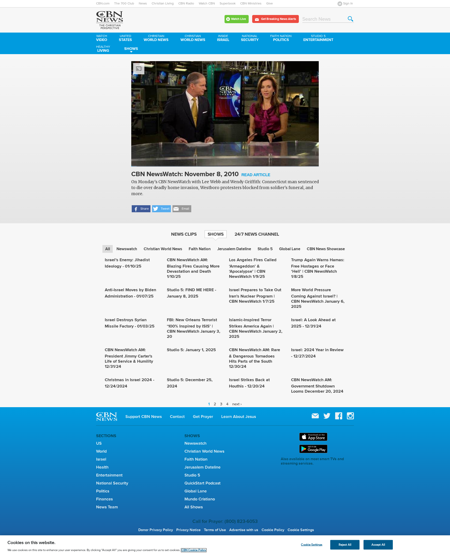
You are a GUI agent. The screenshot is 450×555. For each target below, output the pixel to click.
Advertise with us (243, 530)
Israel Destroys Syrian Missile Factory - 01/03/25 (129, 323)
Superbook (228, 3)
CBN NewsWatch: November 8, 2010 (200, 174)
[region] (225, 545)
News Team (107, 507)
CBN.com (102, 3)
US (99, 443)
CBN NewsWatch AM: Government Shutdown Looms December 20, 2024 (317, 385)
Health (102, 467)
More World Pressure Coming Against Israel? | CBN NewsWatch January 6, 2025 (318, 298)
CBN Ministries (251, 3)
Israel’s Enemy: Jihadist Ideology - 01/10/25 (127, 263)
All (107, 249)
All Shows (193, 507)
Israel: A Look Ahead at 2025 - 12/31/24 (313, 323)
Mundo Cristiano (199, 499)
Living (103, 49)
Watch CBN (207, 3)
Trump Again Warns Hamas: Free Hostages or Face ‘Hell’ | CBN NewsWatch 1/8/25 (317, 268)
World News (156, 38)
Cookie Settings (301, 530)
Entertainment (318, 38)
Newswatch (126, 249)
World (101, 451)
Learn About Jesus (238, 416)
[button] (141, 208)
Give (269, 3)
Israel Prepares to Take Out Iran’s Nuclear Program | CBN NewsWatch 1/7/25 (255, 295)
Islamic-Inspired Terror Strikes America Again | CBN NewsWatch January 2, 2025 (255, 328)
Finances (104, 499)
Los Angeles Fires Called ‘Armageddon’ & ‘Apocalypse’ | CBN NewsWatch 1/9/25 (253, 268)
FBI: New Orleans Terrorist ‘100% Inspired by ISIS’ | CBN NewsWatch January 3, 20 (193, 328)
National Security (112, 483)
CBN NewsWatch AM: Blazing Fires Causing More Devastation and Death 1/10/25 (193, 268)
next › (237, 404)
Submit (350, 19)
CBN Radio (186, 3)
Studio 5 (265, 249)
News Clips (184, 234)
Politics (281, 38)
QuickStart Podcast (202, 483)
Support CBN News (143, 416)
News (143, 3)
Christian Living (163, 3)
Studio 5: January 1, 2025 (191, 350)
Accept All (378, 544)
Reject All (345, 544)
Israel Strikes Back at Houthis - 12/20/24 (249, 383)
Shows (131, 48)
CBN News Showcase (326, 249)
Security (250, 38)
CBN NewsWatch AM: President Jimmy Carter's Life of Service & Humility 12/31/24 (129, 358)
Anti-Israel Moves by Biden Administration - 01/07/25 (130, 293)
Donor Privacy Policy (155, 530)
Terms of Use (215, 530)
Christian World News (163, 249)
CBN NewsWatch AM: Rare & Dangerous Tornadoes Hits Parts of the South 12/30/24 (254, 358)
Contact (177, 416)
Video (101, 38)
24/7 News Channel (257, 234)
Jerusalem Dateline (234, 249)
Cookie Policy (273, 530)
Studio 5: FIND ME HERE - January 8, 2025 (191, 293)
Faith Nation (200, 249)
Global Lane (289, 249)
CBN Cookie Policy (193, 550)
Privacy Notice (188, 530)
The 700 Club (124, 3)
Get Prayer (203, 416)
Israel (223, 38)
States (125, 38)
